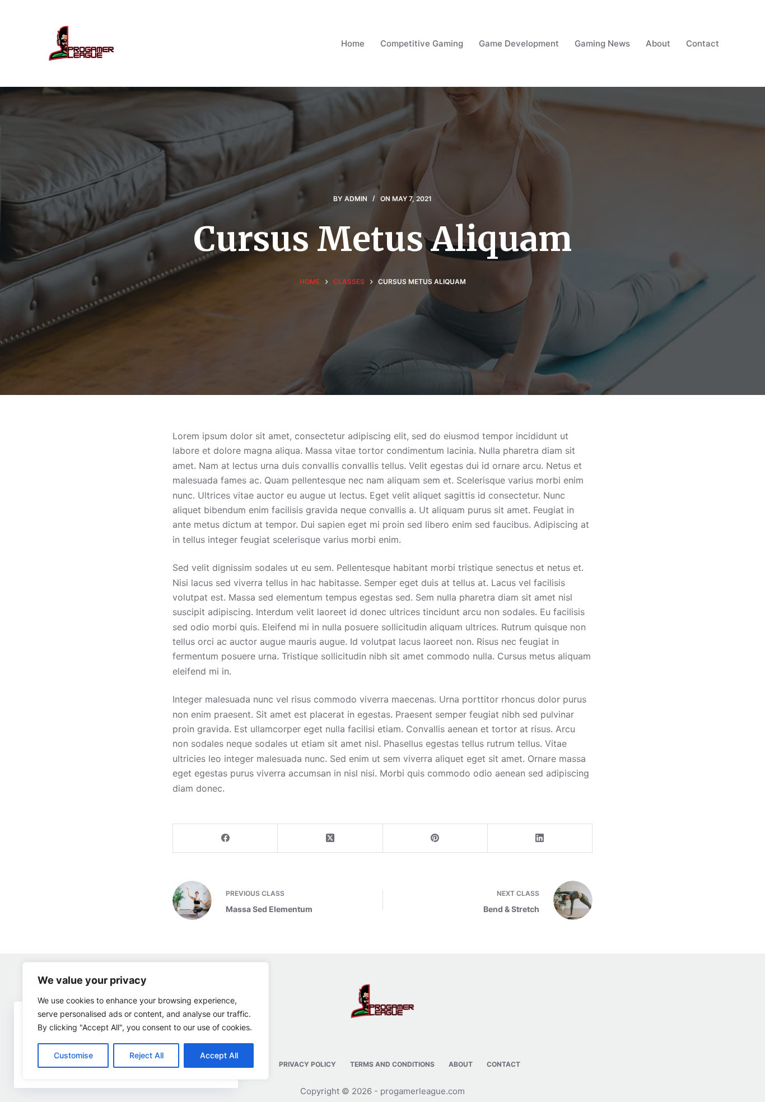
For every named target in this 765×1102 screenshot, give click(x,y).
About (658, 43)
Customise (73, 1055)
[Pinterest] (435, 838)
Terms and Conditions (392, 1064)
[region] (145, 1021)
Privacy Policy (307, 1064)
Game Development (519, 43)
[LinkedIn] (540, 838)
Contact (702, 43)
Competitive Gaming (421, 43)
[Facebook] (225, 838)
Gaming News (602, 43)
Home (353, 43)
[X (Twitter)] (330, 838)
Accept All (219, 1055)
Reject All (146, 1055)
